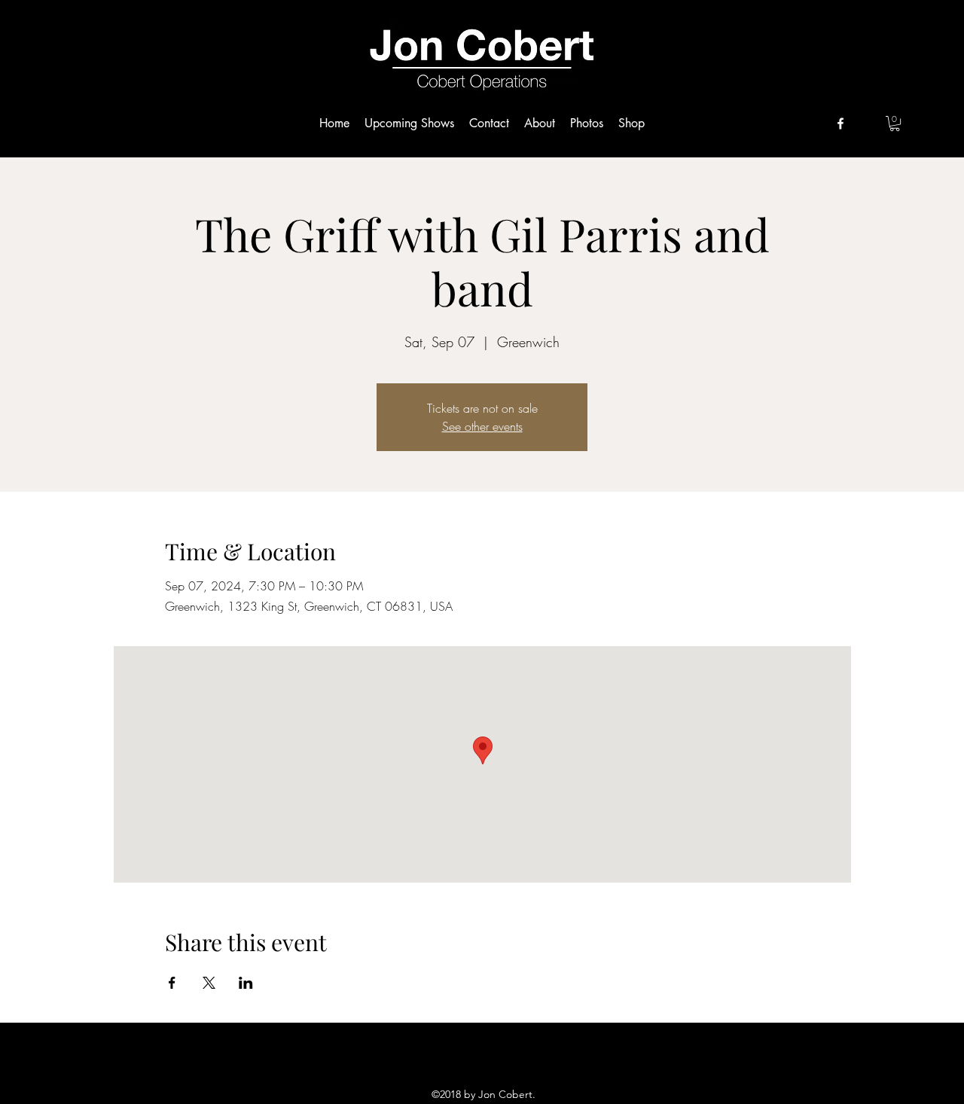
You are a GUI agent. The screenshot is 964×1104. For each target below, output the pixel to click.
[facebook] (840, 123)
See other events (482, 426)
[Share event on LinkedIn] (246, 983)
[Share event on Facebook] (172, 983)
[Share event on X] (209, 983)
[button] (895, 123)
